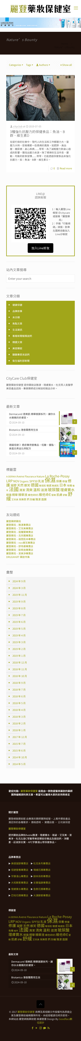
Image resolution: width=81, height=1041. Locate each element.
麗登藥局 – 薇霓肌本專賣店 (21, 539)
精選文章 (17, 342)
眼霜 (8, 495)
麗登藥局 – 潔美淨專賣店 (19, 553)
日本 (62, 484)
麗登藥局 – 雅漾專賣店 (18, 525)
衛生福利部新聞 (21, 360)
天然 (20, 485)
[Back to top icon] (40, 1004)
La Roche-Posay (57, 476)
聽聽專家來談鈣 (21, 354)
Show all (67, 65)
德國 (35, 485)
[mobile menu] (76, 7)
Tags (28, 65)
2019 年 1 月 (19, 655)
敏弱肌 (42, 485)
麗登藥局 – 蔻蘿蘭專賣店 (19, 532)
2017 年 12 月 (19, 737)
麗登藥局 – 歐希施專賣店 (19, 550)
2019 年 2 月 (19, 649)
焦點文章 (17, 323)
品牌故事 (17, 311)
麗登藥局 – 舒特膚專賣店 (19, 546)
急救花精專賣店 (41, 889)
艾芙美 (14, 499)
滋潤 (44, 489)
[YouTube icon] (36, 1028)
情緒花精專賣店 (41, 870)
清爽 (29, 489)
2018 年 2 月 (19, 723)
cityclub (17, 126)
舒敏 (65, 494)
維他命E (45, 494)
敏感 (49, 485)
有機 (69, 485)
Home (64, 43)
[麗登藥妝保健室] (40, 9)
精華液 (22, 494)
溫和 (36, 489)
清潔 (22, 490)
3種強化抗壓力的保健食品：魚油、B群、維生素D (37, 133)
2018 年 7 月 (19, 689)
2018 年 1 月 (19, 730)
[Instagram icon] (40, 1028)
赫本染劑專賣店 (41, 876)
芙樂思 (22, 499)
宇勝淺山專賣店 (19, 876)
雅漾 (38, 499)
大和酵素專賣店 (19, 882)
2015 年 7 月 (19, 743)
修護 (12, 925)
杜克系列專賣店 (41, 863)
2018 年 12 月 (19, 662)
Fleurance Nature (34, 476)
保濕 (50, 480)
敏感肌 (55, 485)
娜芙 (27, 485)
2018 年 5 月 (19, 703)
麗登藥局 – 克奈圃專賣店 (19, 535)
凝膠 (14, 485)
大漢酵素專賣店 (41, 895)
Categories (15, 65)
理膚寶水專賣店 (19, 889)
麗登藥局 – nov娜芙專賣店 (20, 542)
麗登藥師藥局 (13, 521)
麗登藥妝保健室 (26, 1012)
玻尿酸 (54, 489)
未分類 (16, 317)
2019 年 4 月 (19, 635)
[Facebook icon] (32, 1028)
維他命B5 (33, 495)
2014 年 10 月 (19, 757)
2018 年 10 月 (19, 676)
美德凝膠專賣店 (19, 863)
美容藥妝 (17, 348)
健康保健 (17, 305)
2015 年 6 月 (19, 750)
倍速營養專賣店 (19, 870)
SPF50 (33, 481)
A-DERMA (11, 476)
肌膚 (59, 494)
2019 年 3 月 (19, 642)
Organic (24, 481)
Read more (66, 168)
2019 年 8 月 (19, 608)
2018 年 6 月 (19, 696)
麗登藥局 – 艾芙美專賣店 (19, 528)
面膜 (44, 499)
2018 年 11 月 (19, 669)
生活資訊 (17, 329)
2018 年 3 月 (19, 716)
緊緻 (53, 494)
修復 (64, 481)
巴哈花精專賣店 (19, 895)
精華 (15, 494)
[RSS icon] (48, 1028)
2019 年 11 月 (19, 594)
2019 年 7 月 (19, 615)
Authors (43, 65)
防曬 (32, 499)
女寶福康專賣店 (41, 882)
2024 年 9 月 (19, 581)
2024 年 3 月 (19, 588)
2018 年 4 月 (19, 710)
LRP (9, 480)
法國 (14, 489)
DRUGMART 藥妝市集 (18, 557)
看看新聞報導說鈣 (22, 336)
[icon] (44, 1028)
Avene (20, 476)
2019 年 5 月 (19, 628)
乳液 (41, 481)
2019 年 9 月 (19, 601)
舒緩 (27, 938)
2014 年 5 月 (19, 764)
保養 (59, 481)
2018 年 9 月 (19, 683)
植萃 (16, 930)
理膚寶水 (67, 489)
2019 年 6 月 (19, 622)
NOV (16, 481)
